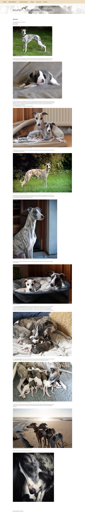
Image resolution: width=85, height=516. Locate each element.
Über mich (39, 2)
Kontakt (45, 2)
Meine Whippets (12, 2)
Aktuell (4, 2)
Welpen (32, 2)
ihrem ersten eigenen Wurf (21, 306)
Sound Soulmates (23, 2)
